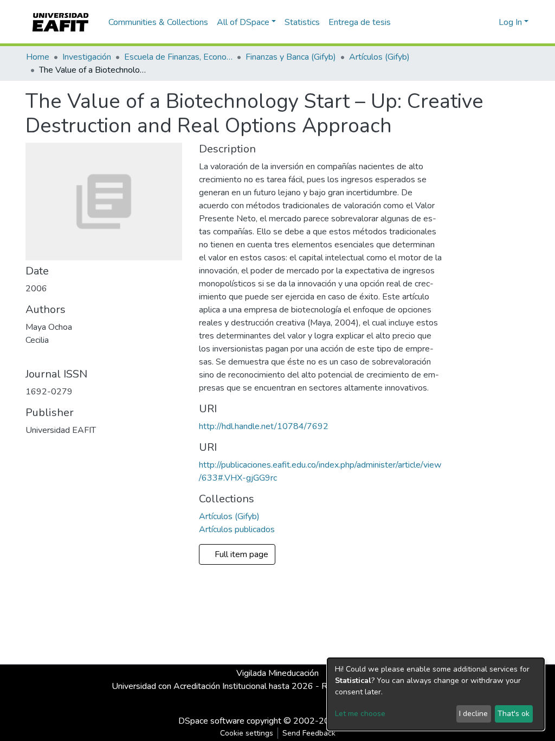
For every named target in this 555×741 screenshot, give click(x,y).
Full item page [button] (242, 554)
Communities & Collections (158, 22)
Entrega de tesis (359, 22)
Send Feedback (308, 733)
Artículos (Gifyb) (379, 57)
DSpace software (211, 721)
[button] (488, 22)
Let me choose (360, 713)
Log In (510, 22)
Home (37, 57)
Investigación (86, 57)
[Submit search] (473, 22)
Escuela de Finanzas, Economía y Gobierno (178, 57)
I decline (473, 713)
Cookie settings (246, 733)
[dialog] (435, 694)
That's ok (514, 713)
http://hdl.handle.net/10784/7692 (263, 426)
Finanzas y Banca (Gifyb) (291, 57)
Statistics (302, 22)
